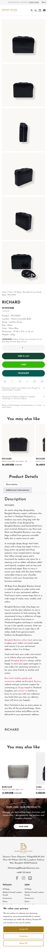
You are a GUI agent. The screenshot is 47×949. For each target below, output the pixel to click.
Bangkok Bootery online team (18, 640)
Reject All (23, 943)
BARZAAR (7, 787)
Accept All (23, 929)
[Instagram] (23, 878)
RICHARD (7, 459)
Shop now (34, 2)
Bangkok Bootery (19, 661)
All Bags (17, 292)
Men (10, 292)
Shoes (5, 902)
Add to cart (23, 356)
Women (24, 341)
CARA (39, 787)
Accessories (7, 898)
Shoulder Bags (15, 341)
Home (4, 292)
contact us (22, 691)
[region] (23, 926)
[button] (44, 10)
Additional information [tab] (17, 490)
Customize (23, 936)
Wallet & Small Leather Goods (12, 893)
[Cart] (40, 10)
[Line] (30, 878)
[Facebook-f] (17, 878)
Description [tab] (11, 484)
